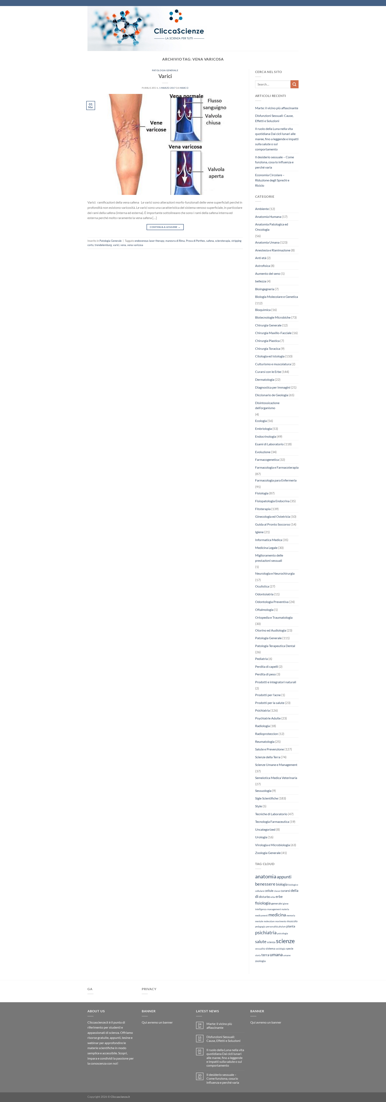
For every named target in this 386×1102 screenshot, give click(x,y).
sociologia (280, 948)
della (294, 890)
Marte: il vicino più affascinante (276, 108)
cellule (269, 890)
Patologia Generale (165, 70)
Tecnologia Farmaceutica (272, 821)
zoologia (260, 961)
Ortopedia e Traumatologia (274, 617)
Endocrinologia (265, 436)
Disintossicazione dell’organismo (267, 405)
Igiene (259, 532)
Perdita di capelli (266, 666)
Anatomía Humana (268, 216)
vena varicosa (135, 245)
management (274, 909)
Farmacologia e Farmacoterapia (277, 467)
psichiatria (266, 932)
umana (276, 954)
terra (265, 955)
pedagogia (260, 926)
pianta (290, 926)
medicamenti (261, 915)
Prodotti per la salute (269, 703)
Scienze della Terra (267, 757)
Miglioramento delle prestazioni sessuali (269, 557)
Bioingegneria (264, 289)
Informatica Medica (268, 540)
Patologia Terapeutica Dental (275, 646)
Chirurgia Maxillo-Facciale (273, 333)
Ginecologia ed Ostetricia (272, 516)
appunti (284, 876)
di (256, 896)
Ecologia (261, 421)
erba (273, 897)
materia (285, 909)
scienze (285, 940)
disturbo (264, 896)
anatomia (265, 876)
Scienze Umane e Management (276, 765)
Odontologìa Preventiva (271, 602)
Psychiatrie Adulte (268, 718)
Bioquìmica (263, 310)
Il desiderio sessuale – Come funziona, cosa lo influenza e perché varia (274, 162)
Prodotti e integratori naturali (275, 682)
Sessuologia (263, 790)
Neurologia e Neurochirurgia (275, 573)
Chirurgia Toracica (267, 348)
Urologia (261, 837)
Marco (184, 87)
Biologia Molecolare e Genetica (276, 296)
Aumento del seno (267, 273)
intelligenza (261, 909)
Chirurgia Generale (268, 325)
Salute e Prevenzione (269, 749)
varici (116, 245)
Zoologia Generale (268, 853)
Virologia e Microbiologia (272, 845)
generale (276, 903)
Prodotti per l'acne (268, 695)
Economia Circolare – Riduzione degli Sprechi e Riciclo (272, 180)
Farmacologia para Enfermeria (276, 480)
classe (277, 891)
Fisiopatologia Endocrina (272, 501)
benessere (265, 884)
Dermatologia (264, 379)
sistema (270, 948)
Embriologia (263, 428)
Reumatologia (264, 741)
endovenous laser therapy (149, 240)
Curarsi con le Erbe (268, 372)
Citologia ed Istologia (269, 356)
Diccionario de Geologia (271, 395)
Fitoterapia (263, 509)
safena (210, 240)
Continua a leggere (165, 226)
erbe (279, 896)
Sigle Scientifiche (266, 798)
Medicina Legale (266, 547)
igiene (285, 903)
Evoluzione (262, 452)
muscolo (292, 921)
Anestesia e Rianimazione (272, 250)
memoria (290, 915)
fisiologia (263, 902)
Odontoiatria (264, 594)
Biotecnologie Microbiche (273, 317)
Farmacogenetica (267, 459)
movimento (280, 921)
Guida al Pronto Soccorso (272, 524)
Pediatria (261, 659)
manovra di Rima (175, 240)
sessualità (260, 948)
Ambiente (262, 209)
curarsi (285, 890)
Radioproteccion (266, 734)
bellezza (260, 281)
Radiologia (262, 726)
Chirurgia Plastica (267, 341)
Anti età (260, 258)
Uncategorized (265, 829)
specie (289, 948)
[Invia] (295, 84)
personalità (272, 926)
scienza (271, 942)
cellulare (259, 891)
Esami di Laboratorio (269, 444)
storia (258, 955)
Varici (165, 76)
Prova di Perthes (195, 240)
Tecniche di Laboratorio (271, 814)
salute (260, 941)
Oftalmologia (264, 609)
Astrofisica (262, 266)
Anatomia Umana (267, 242)
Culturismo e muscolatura (273, 364)
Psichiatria (262, 710)
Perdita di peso (265, 674)
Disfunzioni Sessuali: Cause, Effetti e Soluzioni (274, 118)
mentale (259, 921)
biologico (293, 884)
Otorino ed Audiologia (270, 630)
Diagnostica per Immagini (272, 387)
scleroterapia (222, 240)
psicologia (282, 933)
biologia (282, 884)
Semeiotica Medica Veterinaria (276, 778)
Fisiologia (261, 493)
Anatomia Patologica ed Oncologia (271, 226)
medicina (277, 914)
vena (123, 245)
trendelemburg (103, 245)
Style (258, 806)
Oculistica (262, 586)
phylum (282, 926)
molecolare (269, 921)
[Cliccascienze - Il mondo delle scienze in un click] (157, 28)
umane (287, 955)
